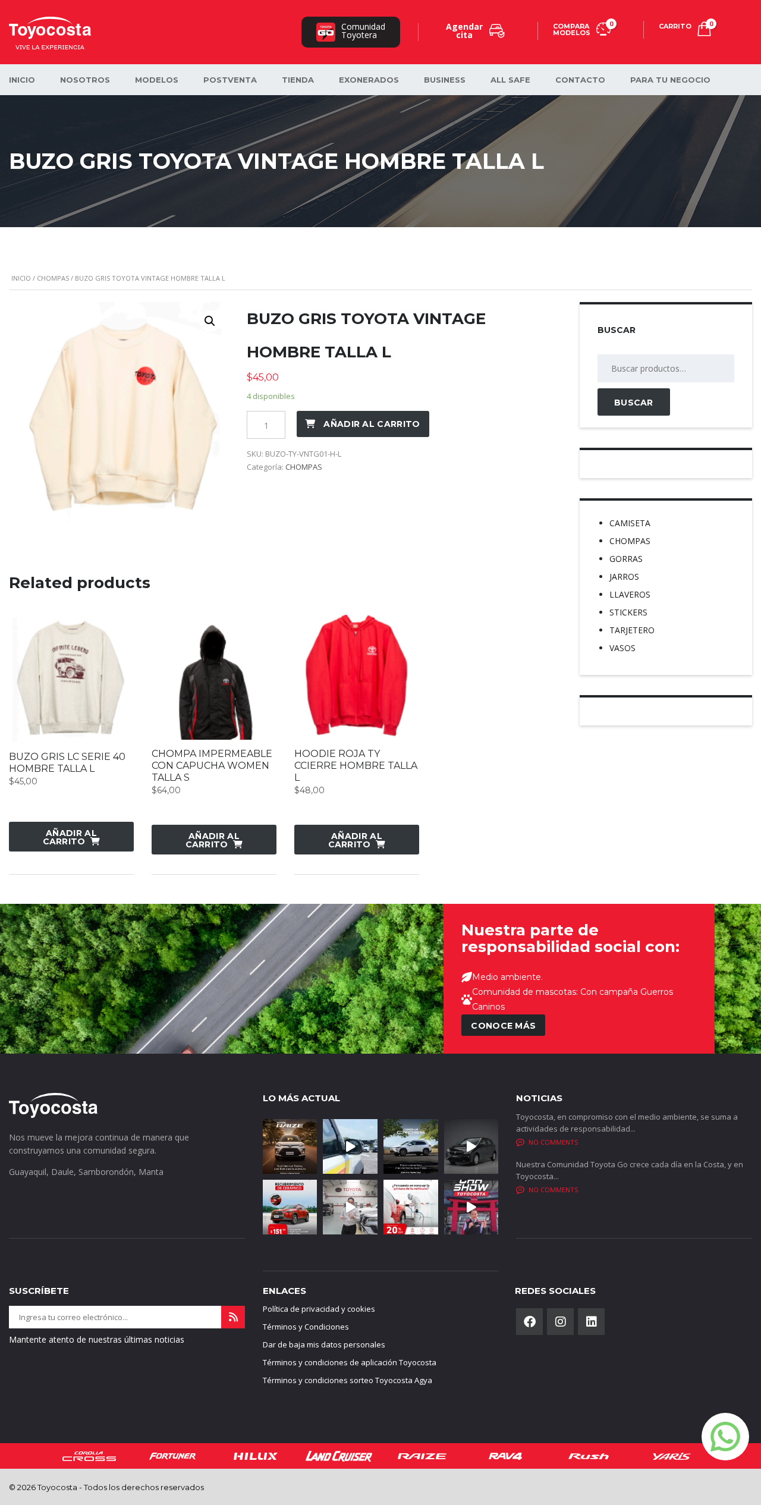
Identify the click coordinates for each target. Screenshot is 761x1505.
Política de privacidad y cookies (319, 1308)
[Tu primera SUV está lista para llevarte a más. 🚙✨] (290, 1146)
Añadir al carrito (371, 424)
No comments (553, 1142)
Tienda (298, 79)
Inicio (21, 278)
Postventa (230, 79)
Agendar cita (464, 30)
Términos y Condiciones (306, 1326)
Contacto (580, 79)
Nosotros (85, 79)
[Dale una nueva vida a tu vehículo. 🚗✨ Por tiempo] (410, 1207)
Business (445, 79)
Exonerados (369, 79)
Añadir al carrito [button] (70, 837)
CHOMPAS (53, 278)
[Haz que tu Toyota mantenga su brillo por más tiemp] (290, 1207)
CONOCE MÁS (503, 1025)
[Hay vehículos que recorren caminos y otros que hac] (350, 1146)
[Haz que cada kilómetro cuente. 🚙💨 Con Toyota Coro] (410, 1146)
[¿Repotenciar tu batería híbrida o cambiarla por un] (350, 1207)
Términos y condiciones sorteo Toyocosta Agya (347, 1380)
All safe (510, 79)
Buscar (633, 402)
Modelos (156, 79)
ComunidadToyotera (363, 30)
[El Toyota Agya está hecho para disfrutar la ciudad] (471, 1146)
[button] (210, 321)
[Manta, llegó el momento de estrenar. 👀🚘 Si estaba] (471, 1207)
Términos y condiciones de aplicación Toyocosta (349, 1362)
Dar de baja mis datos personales (324, 1344)
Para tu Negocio (670, 79)
